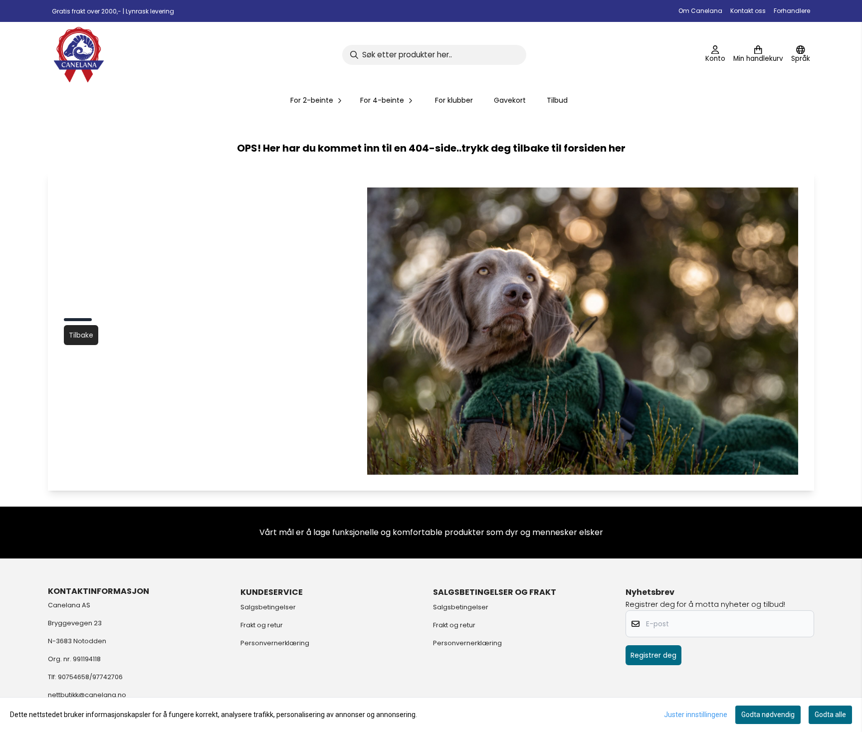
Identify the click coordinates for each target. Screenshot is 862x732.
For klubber (454, 100)
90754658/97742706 (90, 677)
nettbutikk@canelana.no (87, 695)
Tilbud (557, 100)
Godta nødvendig (768, 715)
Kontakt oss (748, 10)
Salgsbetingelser (268, 607)
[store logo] (79, 54)
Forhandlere (792, 10)
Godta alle (830, 715)
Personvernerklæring (274, 643)
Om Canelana (700, 10)
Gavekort (510, 100)
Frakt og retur (261, 625)
